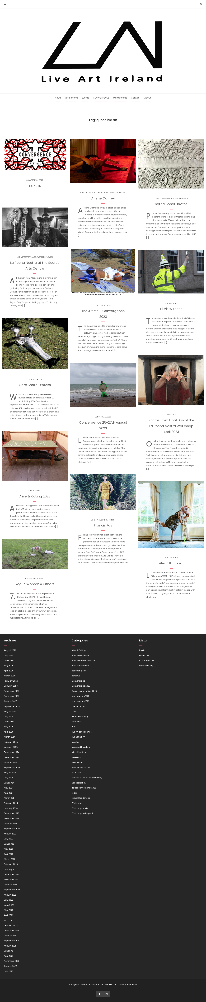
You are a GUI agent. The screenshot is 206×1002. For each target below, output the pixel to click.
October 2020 (10, 966)
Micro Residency (80, 752)
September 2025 (12, 706)
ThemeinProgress (127, 984)
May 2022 (8, 910)
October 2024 (10, 762)
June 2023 (9, 844)
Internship (76, 721)
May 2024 (9, 787)
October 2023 (10, 823)
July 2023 (8, 838)
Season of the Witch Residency (87, 777)
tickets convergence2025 (84, 787)
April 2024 (9, 793)
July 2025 (8, 716)
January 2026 (11, 686)
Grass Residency (80, 716)
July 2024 (8, 777)
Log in (142, 650)
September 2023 (12, 828)
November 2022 (11, 879)
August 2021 (10, 945)
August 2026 (10, 650)
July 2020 (8, 971)
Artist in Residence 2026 (83, 660)
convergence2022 (80, 696)
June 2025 (9, 721)
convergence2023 (103, 305)
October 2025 (10, 701)
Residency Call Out (35, 379)
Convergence (78, 681)
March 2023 (9, 859)
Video (74, 793)
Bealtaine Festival (80, 665)
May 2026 (9, 665)
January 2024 (11, 808)
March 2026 (10, 675)
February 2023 (11, 864)
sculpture (76, 772)
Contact (135, 97)
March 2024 (10, 798)
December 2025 (11, 691)
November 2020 (11, 961)
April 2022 (8, 915)
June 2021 (9, 950)
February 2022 (11, 925)
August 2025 (10, 711)
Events (85, 97)
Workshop (171, 414)
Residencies (71, 97)
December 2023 (11, 813)
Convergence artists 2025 (84, 691)
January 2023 (11, 869)
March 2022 (9, 920)
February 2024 (11, 803)
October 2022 (10, 884)
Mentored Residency (82, 747)
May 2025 (9, 726)
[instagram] (106, 994)
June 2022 (9, 905)
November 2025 (11, 696)
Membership (120, 97)
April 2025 (9, 731)
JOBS (74, 726)
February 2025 (11, 742)
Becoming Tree (79, 670)
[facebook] (99, 994)
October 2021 (10, 935)
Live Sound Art (78, 736)
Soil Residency (181, 198)
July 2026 (8, 655)
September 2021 (11, 940)
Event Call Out (78, 706)
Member (101, 193)
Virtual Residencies (81, 798)
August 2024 (10, 772)
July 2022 (8, 899)
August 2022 (10, 894)
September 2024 (12, 767)
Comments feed (147, 660)
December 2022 (11, 874)
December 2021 (11, 930)
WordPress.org (146, 665)
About (147, 97)
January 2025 (11, 747)
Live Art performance (26, 257)
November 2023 (11, 818)
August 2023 (10, 833)
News (58, 97)
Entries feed (144, 655)
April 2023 (8, 854)
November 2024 (11, 757)
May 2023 (8, 849)
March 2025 (10, 736)
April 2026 (9, 670)
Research (76, 757)
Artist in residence (88, 193)
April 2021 (8, 956)
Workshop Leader (45, 257)
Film (74, 711)
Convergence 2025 (34, 180)
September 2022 (12, 889)
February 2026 (11, 681)
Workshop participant (116, 193)
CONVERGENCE (101, 97)
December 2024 (11, 752)
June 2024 (9, 782)
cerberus (76, 675)
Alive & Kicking (34, 491)
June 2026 (9, 660)
